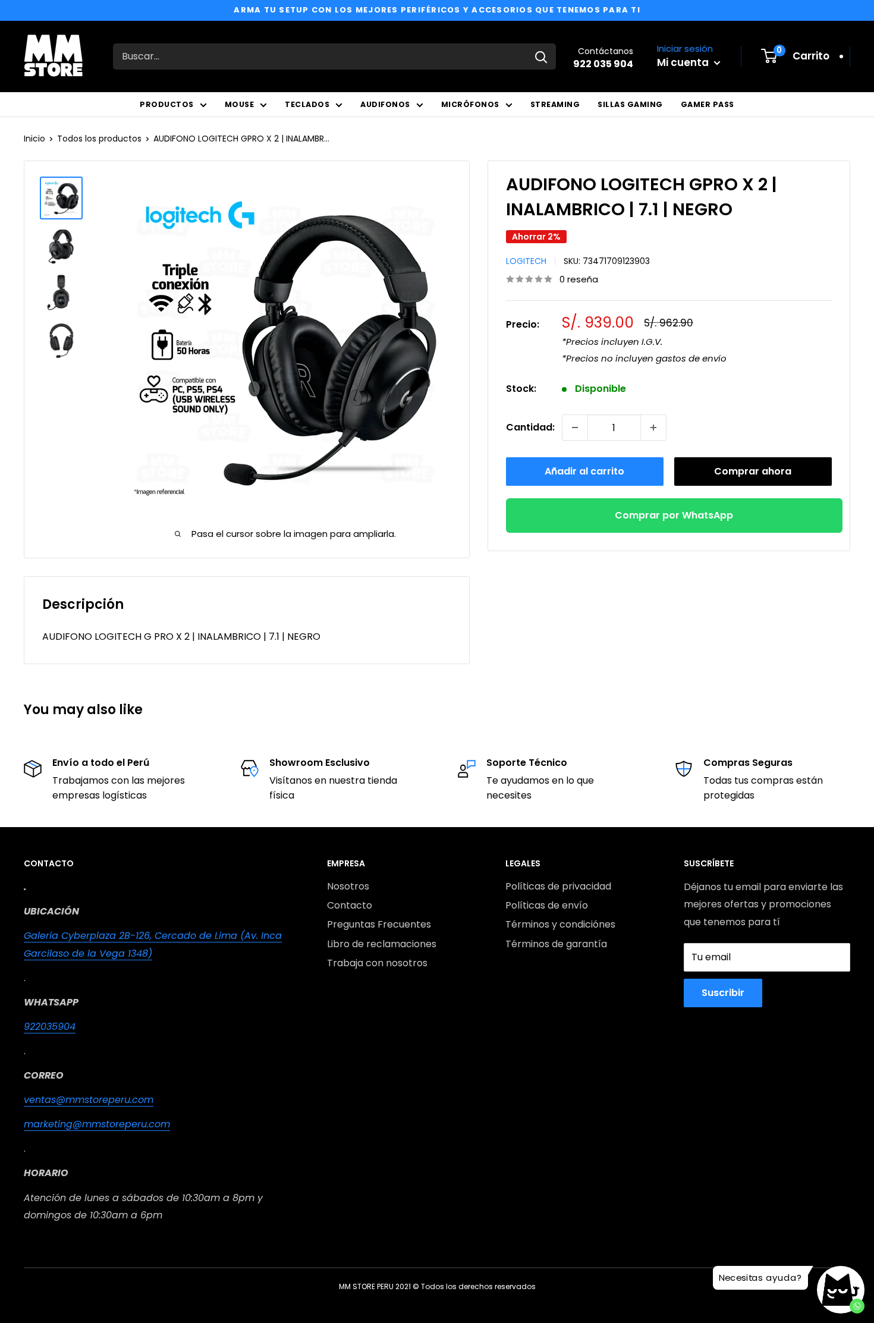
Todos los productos (99, 138)
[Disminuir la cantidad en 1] (574, 427)
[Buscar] (541, 56)
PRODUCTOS (167, 104)
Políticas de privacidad (558, 886)
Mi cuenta (684, 62)
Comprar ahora (752, 471)
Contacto (349, 905)
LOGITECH (526, 260)
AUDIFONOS (385, 104)
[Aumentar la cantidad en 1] (653, 427)
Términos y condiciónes (560, 924)
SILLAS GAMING (630, 104)
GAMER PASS (707, 104)
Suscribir (723, 993)
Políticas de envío (546, 905)
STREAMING (555, 104)
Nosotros (348, 886)
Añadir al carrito (584, 471)
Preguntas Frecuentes (379, 924)
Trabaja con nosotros (377, 963)
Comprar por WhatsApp (674, 515)
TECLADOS (307, 104)
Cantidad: (530, 427)
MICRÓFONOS (470, 104)
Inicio (34, 138)
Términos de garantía (556, 944)
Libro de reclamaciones (381, 944)
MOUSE (239, 104)
